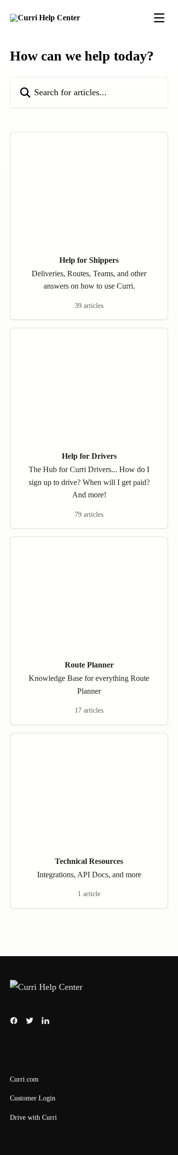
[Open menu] (159, 18)
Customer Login (32, 1098)
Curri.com (24, 1079)
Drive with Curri (33, 1117)
